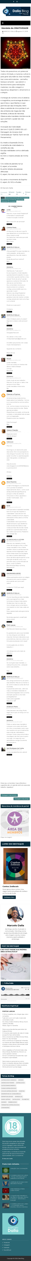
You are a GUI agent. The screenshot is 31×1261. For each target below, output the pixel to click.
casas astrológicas (8, 1088)
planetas (25, 1099)
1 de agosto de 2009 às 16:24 (14, 248)
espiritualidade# (24, 197)
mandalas (18, 1096)
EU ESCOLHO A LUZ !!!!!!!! (15, 539)
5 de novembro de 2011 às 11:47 (15, 749)
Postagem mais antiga (22, 799)
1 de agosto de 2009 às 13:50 (14, 229)
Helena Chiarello (12, 430)
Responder (9, 224)
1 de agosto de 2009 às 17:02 (14, 268)
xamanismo (5, 1107)
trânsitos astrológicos (10, 1104)
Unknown (10, 442)
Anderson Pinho (12, 707)
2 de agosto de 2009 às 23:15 (14, 541)
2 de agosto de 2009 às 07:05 (14, 443)
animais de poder (7, 1082)
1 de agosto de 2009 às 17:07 (14, 316)
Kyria (8, 505)
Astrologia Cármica (8, 1080)
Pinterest (27, 193)
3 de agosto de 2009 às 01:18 (14, 575)
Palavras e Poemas (13, 394)
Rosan (9, 359)
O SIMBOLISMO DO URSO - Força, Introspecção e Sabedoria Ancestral (19, 1177)
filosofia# (20, 199)
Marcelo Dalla (3, 1000)
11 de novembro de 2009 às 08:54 (15, 660)
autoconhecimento (8, 1085)
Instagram (7, 1245)
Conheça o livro (9, 897)
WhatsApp (11, 193)
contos (21, 1091)
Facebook (18, 193)
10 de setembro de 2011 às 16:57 (15, 721)
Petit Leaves (11, 625)
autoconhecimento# (12, 197)
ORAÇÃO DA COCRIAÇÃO (19, 1168)
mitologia (16, 1099)
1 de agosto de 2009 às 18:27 (14, 360)
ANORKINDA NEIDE (14, 573)
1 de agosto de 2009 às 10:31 (14, 211)
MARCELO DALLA (13, 247)
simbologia (12, 1102)
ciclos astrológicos (9, 1091)
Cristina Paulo (11, 227)
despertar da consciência (11, 1093)
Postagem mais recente (9, 795)
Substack (6, 1247)
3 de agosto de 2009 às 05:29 (14, 594)
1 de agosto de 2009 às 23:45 (14, 431)
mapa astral (6, 1099)
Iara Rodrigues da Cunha (15, 748)
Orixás (20, 1080)
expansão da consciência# (9, 199)
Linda (9, 210)
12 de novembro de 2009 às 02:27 (15, 678)
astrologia (20, 1082)
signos (3, 1102)
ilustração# (4, 201)
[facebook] (13, 1)
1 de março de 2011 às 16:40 (14, 708)
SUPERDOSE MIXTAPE (11, 1000)
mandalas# (12, 201)
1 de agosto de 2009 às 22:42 (14, 395)
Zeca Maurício (11, 482)
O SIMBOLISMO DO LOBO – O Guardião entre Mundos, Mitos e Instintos (19, 1205)
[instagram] (17, 1)
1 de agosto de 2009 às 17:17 (14, 330)
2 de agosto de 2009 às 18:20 (14, 483)
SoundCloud (7, 1250)
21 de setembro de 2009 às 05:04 (15, 626)
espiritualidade (7, 1096)
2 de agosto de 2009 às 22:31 (14, 507)
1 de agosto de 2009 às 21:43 (14, 378)
